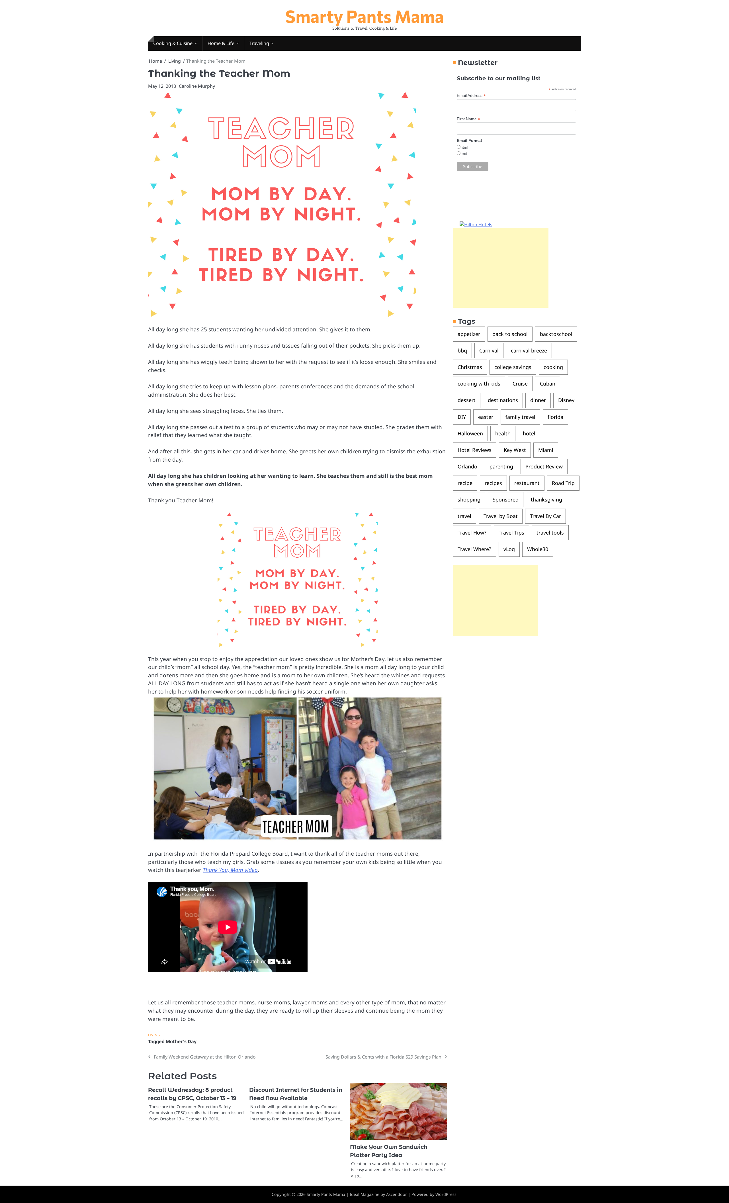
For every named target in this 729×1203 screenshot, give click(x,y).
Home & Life (221, 43)
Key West (515, 449)
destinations (503, 400)
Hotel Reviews (475, 449)
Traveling (259, 43)
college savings (512, 367)
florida (555, 416)
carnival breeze (529, 350)
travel (464, 516)
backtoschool (556, 334)
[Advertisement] (500, 268)
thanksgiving (546, 499)
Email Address (471, 95)
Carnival (489, 350)
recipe (465, 483)
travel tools (550, 532)
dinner (538, 400)
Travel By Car (545, 516)
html (464, 147)
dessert (467, 400)
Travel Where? (474, 549)
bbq (462, 350)
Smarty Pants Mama (364, 15)
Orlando (467, 466)
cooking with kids (479, 383)
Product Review (544, 466)
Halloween (470, 433)
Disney (566, 400)
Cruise (520, 383)
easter (485, 416)
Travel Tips (511, 532)
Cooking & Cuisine (173, 43)
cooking (553, 367)
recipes (493, 483)
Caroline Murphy (197, 86)
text (463, 153)
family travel (520, 416)
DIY (462, 416)
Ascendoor (396, 1194)
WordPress (445, 1194)
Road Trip (563, 483)
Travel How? (472, 532)
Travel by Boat (501, 516)
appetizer (469, 334)
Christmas (470, 367)
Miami (545, 449)
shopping (469, 499)
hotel (529, 433)
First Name (468, 119)
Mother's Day (181, 1041)
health (503, 433)
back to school (510, 334)
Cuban (547, 383)
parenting (501, 466)
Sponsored (506, 499)
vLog (509, 549)
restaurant (527, 483)
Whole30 (537, 549)
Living (154, 1034)
